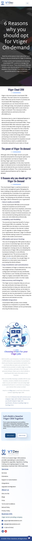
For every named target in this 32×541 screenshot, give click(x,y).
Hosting (9, 258)
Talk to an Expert (10, 435)
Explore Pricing (22, 435)
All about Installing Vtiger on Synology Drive (16, 404)
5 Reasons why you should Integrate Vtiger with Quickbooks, (17, 401)
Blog (11, 391)
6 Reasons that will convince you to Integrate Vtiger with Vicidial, (18, 398)
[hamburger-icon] (27, 3)
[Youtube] (6, 531)
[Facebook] (3, 531)
